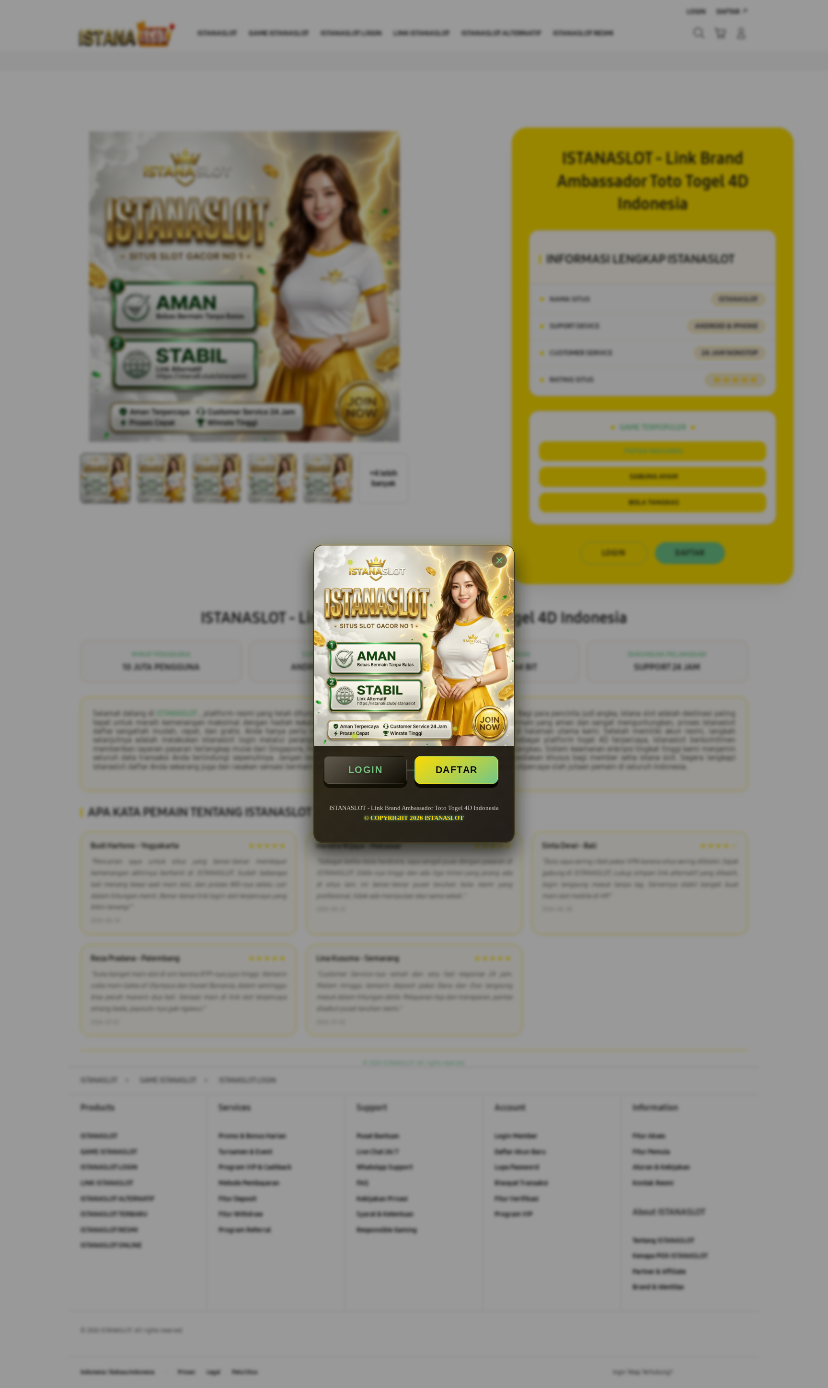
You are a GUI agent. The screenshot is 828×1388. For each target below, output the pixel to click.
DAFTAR (457, 769)
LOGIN (365, 769)
